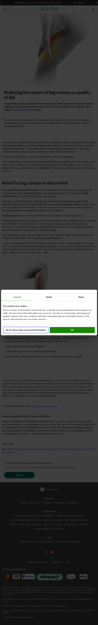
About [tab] (81, 297)
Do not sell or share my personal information (26, 330)
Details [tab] (49, 297)
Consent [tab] (17, 297)
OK (72, 330)
